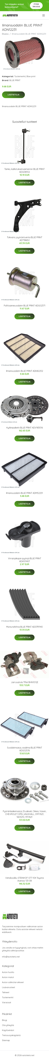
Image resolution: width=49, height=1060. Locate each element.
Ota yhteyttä (8, 1025)
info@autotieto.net (11, 956)
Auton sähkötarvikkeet (13, 982)
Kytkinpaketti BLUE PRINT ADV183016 (24, 427)
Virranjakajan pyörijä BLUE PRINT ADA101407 (24, 560)
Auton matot (8, 977)
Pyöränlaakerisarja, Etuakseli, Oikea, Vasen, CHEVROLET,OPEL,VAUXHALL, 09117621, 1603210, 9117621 (24, 814)
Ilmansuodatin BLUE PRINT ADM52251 (24, 493)
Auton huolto (8, 972)
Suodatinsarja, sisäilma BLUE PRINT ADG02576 (24, 749)
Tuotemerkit (20, 76)
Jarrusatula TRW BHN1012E (24, 682)
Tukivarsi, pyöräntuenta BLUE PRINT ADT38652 (24, 239)
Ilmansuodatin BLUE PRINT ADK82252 (24, 371)
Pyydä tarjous (36, 5)
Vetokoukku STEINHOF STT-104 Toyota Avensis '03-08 (24, 879)
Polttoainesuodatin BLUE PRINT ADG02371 (24, 305)
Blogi (4, 1020)
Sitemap (6, 1040)
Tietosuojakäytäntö (11, 1035)
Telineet (5, 992)
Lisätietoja (13, 94)
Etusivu (5, 34)
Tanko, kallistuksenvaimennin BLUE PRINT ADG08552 (24, 170)
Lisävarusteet (8, 987)
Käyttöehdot (8, 1030)
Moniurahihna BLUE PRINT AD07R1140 (24, 626)
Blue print (31, 76)
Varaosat (6, 1002)
